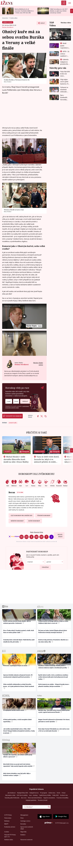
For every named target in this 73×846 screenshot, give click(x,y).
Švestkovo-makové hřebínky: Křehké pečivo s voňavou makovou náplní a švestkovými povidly (52, 666)
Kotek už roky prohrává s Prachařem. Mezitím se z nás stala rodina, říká (53, 641)
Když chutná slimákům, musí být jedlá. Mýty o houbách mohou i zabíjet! (17, 774)
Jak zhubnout (12, 793)
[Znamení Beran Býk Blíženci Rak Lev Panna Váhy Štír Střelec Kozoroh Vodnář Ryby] (16, 401)
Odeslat (25, 401)
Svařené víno (64, 795)
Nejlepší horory (34, 793)
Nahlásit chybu (8, 839)
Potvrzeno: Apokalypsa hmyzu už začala (15, 665)
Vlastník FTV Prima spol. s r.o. (10, 835)
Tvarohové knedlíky (62, 798)
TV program (43, 793)
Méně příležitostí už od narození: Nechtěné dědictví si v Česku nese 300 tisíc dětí (24, 11)
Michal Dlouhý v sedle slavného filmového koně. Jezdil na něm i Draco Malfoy (16, 459)
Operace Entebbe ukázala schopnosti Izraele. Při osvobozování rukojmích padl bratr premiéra (18, 676)
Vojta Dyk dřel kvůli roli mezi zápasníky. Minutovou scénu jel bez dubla (65, 74)
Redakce (22, 835)
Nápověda (23, 832)
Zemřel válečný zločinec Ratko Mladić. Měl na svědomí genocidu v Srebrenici (17, 622)
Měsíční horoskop (17, 521)
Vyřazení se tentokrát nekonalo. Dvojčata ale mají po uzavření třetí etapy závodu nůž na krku (65, 89)
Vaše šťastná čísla (36, 532)
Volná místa (7, 818)
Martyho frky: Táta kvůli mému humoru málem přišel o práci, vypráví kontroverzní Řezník (54, 711)
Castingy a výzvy (25, 821)
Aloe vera (23, 798)
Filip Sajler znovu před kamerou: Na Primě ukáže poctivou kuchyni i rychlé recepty (65, 82)
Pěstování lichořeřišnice (35, 798)
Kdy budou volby (10, 795)
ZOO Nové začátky (22, 795)
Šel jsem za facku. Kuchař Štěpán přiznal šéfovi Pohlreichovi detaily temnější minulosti (52, 631)
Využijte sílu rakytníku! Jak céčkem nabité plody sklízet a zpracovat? (17, 756)
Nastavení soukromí (26, 839)
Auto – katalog (33, 795)
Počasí (63, 793)
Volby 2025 (55, 795)
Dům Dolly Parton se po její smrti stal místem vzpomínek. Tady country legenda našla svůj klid (18, 765)
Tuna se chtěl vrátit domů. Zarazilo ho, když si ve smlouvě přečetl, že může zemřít (46, 460)
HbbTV (6, 824)
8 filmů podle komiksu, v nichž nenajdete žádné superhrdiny (17, 720)
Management (24, 815)
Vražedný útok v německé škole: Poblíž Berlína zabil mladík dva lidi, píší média (19, 641)
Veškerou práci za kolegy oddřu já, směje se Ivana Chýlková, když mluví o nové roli (53, 622)
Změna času (51, 793)
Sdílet (41, 23)
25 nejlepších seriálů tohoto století (14, 710)
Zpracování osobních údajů (26, 828)
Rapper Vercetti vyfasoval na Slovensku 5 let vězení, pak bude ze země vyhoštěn (54, 720)
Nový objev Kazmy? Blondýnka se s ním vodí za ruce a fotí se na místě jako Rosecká (53, 730)
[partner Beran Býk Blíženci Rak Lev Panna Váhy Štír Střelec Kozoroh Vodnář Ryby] (54, 561)
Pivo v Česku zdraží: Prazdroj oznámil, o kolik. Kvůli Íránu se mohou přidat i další (18, 631)
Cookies (6, 832)
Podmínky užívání (9, 827)
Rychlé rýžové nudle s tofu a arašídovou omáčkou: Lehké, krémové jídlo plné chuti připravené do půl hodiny (53, 677)
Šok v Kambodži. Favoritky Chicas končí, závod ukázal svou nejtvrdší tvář (65, 97)
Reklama (6, 821)
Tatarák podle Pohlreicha (12, 798)
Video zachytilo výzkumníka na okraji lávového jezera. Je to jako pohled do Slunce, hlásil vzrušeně (18, 685)
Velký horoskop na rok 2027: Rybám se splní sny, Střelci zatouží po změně (59, 11)
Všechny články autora (38, 364)
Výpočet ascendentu (49, 798)
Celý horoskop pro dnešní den (21, 515)
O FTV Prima (8, 815)
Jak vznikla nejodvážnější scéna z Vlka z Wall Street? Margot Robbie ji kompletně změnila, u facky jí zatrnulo (19, 731)
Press (22, 818)
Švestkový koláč (42, 800)
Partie (58, 793)
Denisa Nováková (7, 27)
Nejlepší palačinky (31, 800)
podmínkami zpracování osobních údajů (17, 406)
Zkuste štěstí (60, 536)
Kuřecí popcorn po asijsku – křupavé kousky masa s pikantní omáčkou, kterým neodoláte (53, 685)
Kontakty (23, 824)
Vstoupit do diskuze (14, 416)
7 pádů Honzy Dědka (45, 795)
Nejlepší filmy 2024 (22, 793)
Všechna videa (66, 23)
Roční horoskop (34, 521)
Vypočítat (45, 567)
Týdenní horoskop (43, 515)
